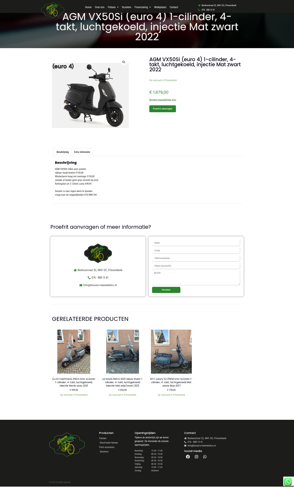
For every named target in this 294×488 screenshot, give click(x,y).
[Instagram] (196, 457)
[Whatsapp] (205, 457)
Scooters (126, 7)
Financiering (141, 7)
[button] (123, 62)
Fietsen (112, 7)
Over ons (99, 7)
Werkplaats (160, 7)
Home (88, 7)
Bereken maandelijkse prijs (162, 99)
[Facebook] (188, 457)
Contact (174, 7)
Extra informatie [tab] (82, 152)
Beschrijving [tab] (63, 152)
